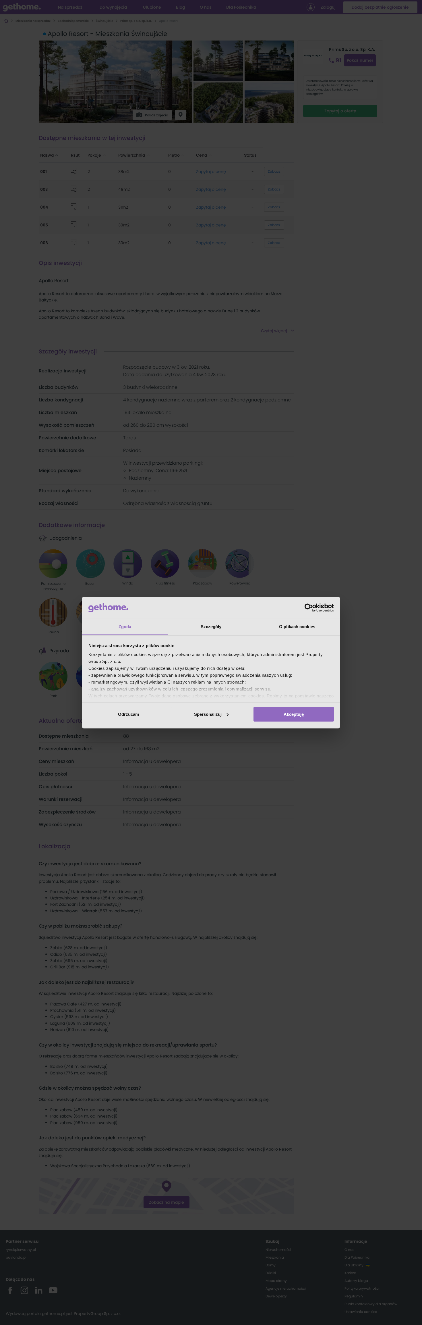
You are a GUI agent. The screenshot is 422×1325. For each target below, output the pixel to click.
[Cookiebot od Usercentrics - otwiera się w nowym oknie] (309, 607)
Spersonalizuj (208, 714)
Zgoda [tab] (125, 626)
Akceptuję (294, 714)
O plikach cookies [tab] (297, 626)
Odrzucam (128, 714)
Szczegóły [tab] (211, 626)
